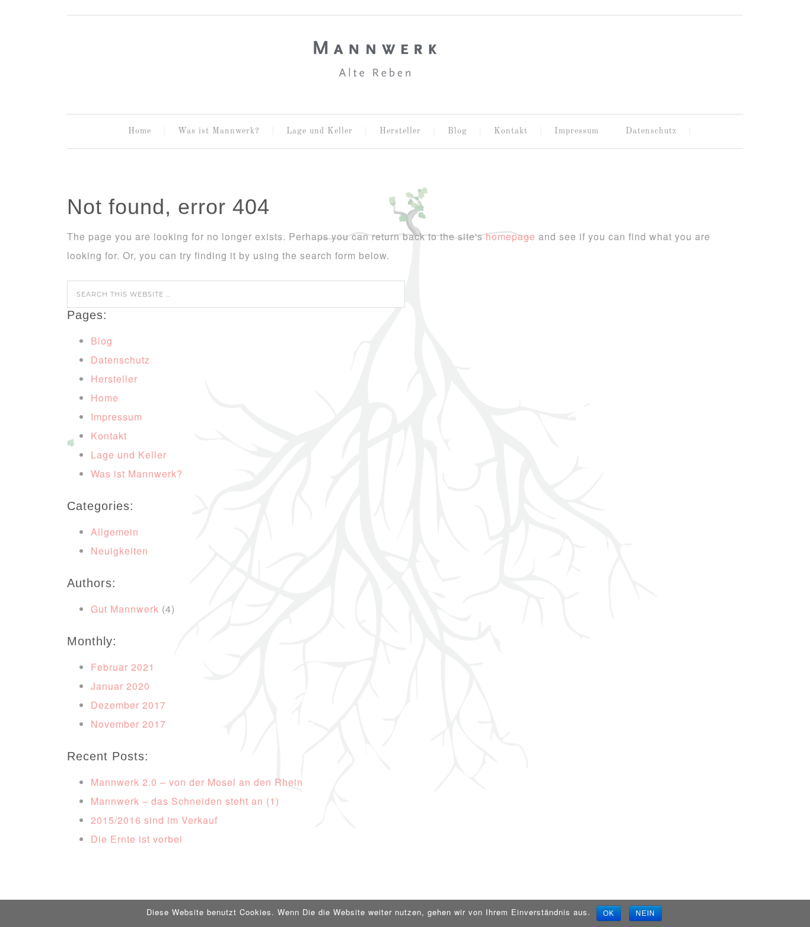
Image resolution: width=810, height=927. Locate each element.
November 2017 (128, 724)
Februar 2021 (123, 667)
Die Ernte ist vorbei (137, 839)
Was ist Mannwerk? (137, 473)
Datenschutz (120, 360)
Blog (102, 341)
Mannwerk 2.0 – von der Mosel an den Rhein (197, 782)
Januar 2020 (120, 686)
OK (608, 913)
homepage (510, 236)
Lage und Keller (129, 454)
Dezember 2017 (128, 705)
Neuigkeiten (119, 551)
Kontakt (109, 435)
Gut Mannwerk (125, 609)
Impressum (116, 416)
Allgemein (115, 532)
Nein (645, 913)
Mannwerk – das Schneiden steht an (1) (185, 801)
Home (105, 397)
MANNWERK (405, 60)
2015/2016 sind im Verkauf (154, 820)
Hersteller (114, 379)
